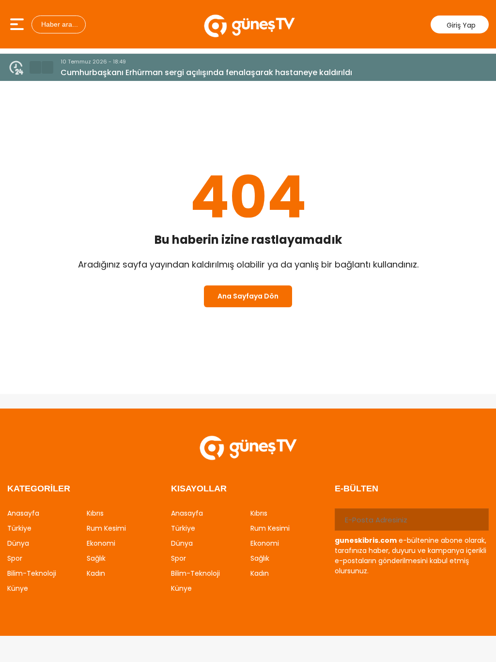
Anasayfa (23, 513)
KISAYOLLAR (199, 488)
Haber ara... (58, 24)
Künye (17, 588)
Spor (14, 558)
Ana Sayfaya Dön (248, 296)
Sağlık (96, 558)
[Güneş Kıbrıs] (249, 24)
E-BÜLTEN (356, 488)
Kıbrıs (95, 513)
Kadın (96, 573)
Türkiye (19, 528)
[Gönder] (477, 519)
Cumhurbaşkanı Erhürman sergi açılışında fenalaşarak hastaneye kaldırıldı (206, 72)
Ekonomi (101, 543)
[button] (35, 67)
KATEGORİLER (38, 488)
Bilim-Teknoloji (31, 573)
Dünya (18, 543)
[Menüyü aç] (18, 24)
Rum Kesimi (106, 528)
